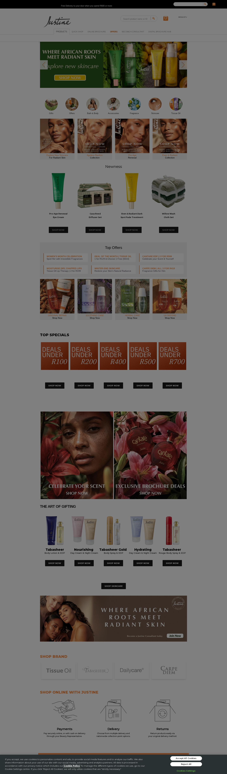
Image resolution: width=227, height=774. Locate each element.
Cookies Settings (186, 771)
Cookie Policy (72, 765)
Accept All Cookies (186, 758)
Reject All (186, 764)
